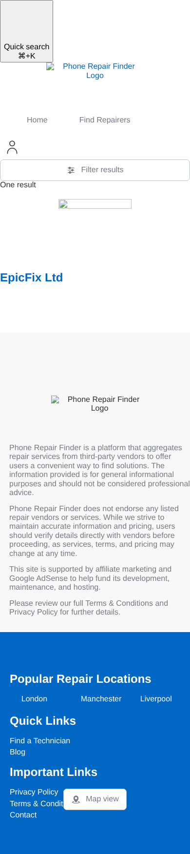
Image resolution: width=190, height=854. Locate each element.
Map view (102, 799)
